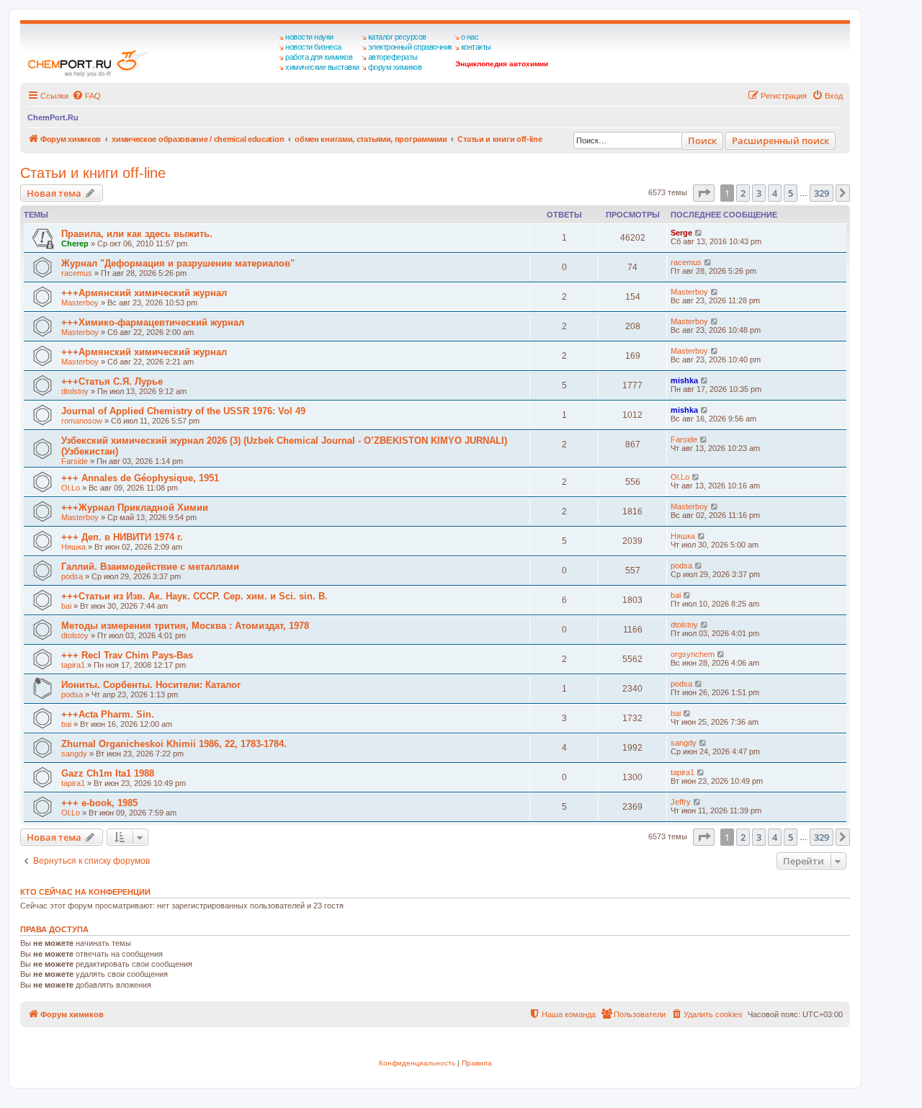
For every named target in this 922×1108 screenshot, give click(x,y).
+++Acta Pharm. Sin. (107, 714)
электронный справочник (410, 47)
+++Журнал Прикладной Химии (134, 507)
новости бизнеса (313, 47)
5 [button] (790, 193)
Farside (74, 461)
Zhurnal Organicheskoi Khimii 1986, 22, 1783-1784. (174, 743)
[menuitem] (86, 95)
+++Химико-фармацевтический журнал (152, 322)
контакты (476, 47)
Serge (681, 232)
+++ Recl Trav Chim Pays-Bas (127, 655)
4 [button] (774, 193)
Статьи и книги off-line (93, 173)
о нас (470, 36)
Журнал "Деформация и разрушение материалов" (178, 263)
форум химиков (395, 67)
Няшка (73, 546)
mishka (684, 380)
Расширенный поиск (780, 140)
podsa (72, 576)
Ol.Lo (70, 487)
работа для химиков (318, 57)
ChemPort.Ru (53, 117)
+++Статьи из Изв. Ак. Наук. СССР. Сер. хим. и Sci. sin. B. (194, 596)
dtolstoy (75, 391)
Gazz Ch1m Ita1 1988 (107, 773)
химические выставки (322, 67)
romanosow (81, 420)
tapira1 (73, 665)
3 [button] (758, 193)
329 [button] (821, 193)
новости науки (309, 36)
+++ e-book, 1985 (99, 803)
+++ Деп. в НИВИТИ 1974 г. (122, 537)
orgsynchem (693, 654)
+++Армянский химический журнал (144, 292)
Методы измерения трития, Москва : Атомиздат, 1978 (185, 625)
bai (66, 606)
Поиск (702, 140)
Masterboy (80, 302)
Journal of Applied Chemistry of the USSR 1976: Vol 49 (183, 411)
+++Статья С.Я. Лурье (112, 381)
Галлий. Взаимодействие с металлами (150, 566)
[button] (704, 193)
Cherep (75, 243)
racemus (76, 273)
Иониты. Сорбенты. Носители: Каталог (151, 684)
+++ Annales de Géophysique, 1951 (140, 478)
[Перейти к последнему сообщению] (699, 232)
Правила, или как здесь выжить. (136, 233)
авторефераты (393, 57)
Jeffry (681, 802)
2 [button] (743, 193)
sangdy (74, 753)
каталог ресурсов (397, 36)
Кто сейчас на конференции (85, 892)
